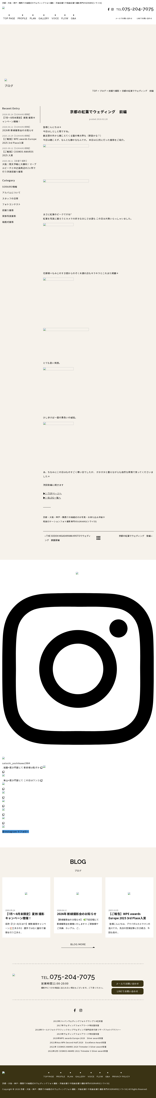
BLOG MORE (78, 944)
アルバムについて (11, 192)
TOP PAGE (9, 18)
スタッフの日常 (10, 198)
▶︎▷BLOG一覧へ (52, 497)
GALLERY (44, 18)
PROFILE (22, 18)
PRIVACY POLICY (121, 1076)
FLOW (64, 18)
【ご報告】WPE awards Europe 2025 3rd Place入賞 (19, 139)
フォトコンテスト (11, 204)
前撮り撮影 (8, 210)
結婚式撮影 (8, 221)
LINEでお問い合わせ (144, 18)
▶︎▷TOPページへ (52, 493)
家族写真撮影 (9, 215)
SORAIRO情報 (9, 186)
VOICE (55, 18)
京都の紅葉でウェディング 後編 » (135, 535)
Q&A (73, 18)
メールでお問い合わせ (123, 18)
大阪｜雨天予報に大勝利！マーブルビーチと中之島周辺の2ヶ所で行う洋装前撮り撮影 (19, 166)
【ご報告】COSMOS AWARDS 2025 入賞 (18, 152)
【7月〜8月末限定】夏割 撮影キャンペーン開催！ (18, 118)
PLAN (33, 18)
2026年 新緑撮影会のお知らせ (18, 128)
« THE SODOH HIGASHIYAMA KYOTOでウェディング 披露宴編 (68, 538)
